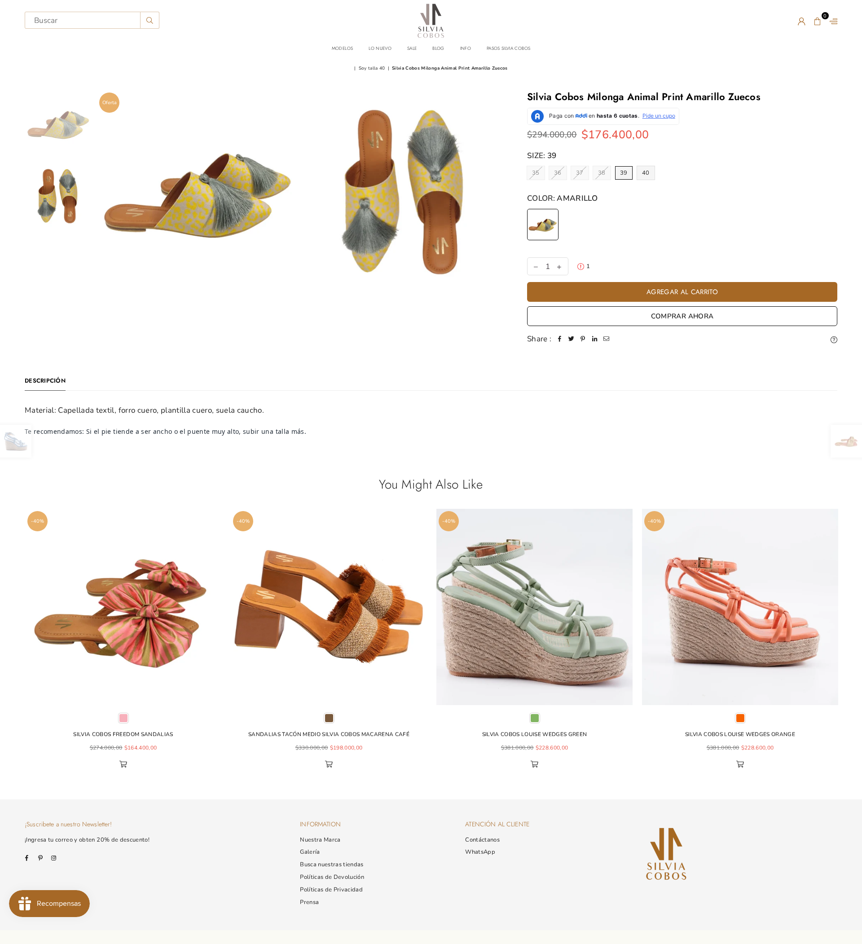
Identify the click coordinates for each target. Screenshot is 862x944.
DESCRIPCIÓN (45, 380)
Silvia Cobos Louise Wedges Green (534, 734)
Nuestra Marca (320, 840)
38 (602, 173)
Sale (412, 48)
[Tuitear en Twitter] (571, 339)
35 (536, 173)
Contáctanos (482, 840)
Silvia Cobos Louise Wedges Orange (740, 734)
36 (558, 173)
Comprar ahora (682, 316)
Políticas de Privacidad (331, 890)
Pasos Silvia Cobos (508, 48)
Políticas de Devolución (332, 877)
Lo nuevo (380, 48)
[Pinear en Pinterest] (583, 339)
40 (646, 173)
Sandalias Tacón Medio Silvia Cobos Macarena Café (328, 734)
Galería (310, 852)
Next (847, 643)
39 (624, 173)
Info (465, 48)
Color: (562, 198)
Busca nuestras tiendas (331, 864)
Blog (438, 48)
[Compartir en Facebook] (559, 339)
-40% (37, 521)
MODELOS (342, 48)
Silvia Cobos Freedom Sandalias (123, 734)
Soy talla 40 (372, 68)
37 (580, 173)
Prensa (309, 902)
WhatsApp (480, 852)
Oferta (109, 102)
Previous (15, 643)
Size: (542, 155)
